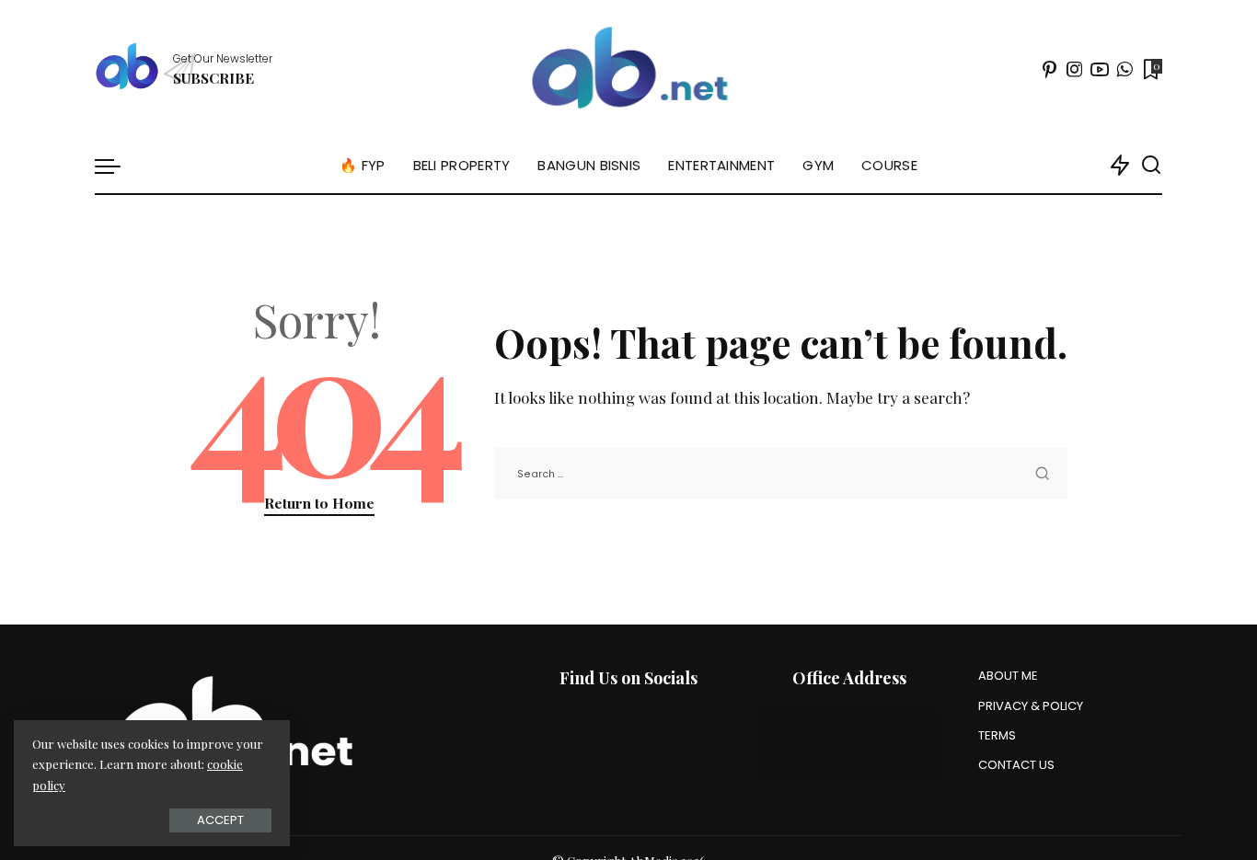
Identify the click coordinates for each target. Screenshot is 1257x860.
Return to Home (319, 502)
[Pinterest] (1050, 69)
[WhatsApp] (1124, 69)
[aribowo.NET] (628, 69)
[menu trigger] (117, 165)
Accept (220, 820)
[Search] (1151, 165)
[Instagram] (1075, 69)
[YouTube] (1099, 69)
